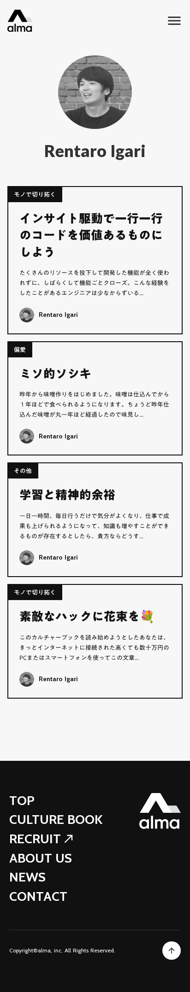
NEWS (27, 877)
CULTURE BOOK (55, 819)
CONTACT (38, 896)
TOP (22, 800)
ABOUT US (40, 858)
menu (174, 20)
